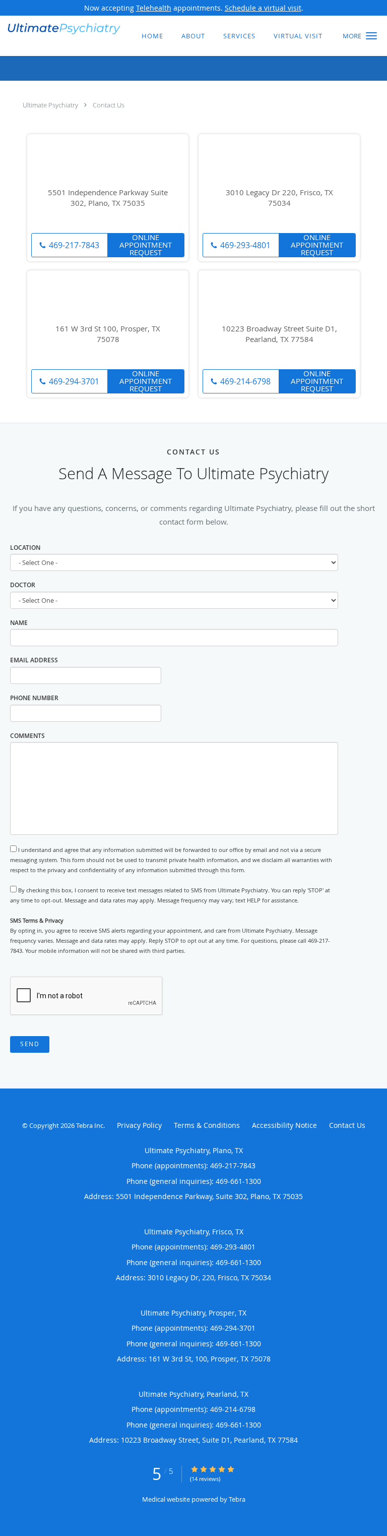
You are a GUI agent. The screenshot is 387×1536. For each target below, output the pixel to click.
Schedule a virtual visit (263, 8)
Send (29, 1044)
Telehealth (153, 8)
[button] (371, 35)
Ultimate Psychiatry (50, 104)
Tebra (237, 1499)
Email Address (34, 660)
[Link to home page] (84, 28)
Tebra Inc (89, 1125)
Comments (27, 735)
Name (19, 622)
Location (25, 547)
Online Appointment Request (145, 245)
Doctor (22, 585)
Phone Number (34, 698)
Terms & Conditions (207, 1125)
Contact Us (108, 104)
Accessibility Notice (284, 1125)
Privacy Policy (139, 1125)
